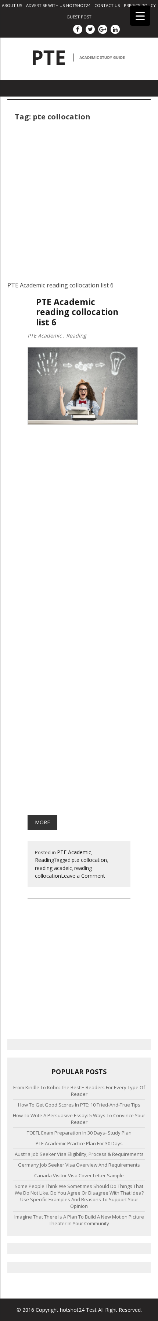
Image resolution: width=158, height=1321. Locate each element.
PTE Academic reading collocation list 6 (77, 312)
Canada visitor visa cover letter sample (79, 1175)
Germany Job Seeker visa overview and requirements (79, 1164)
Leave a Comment (83, 875)
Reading (76, 335)
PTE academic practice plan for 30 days (79, 1143)
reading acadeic (53, 867)
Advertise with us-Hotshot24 (58, 5)
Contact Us (107, 5)
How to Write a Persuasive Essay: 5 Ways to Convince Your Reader (79, 1118)
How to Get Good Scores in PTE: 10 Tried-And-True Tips (79, 1104)
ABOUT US (12, 5)
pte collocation (89, 859)
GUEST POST (79, 17)
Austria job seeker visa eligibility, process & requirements (79, 1154)
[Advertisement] (79, 201)
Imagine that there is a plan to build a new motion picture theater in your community (79, 1220)
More (42, 822)
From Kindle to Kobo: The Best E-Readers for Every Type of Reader (79, 1090)
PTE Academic (45, 335)
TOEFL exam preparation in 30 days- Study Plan (79, 1132)
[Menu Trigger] (140, 16)
